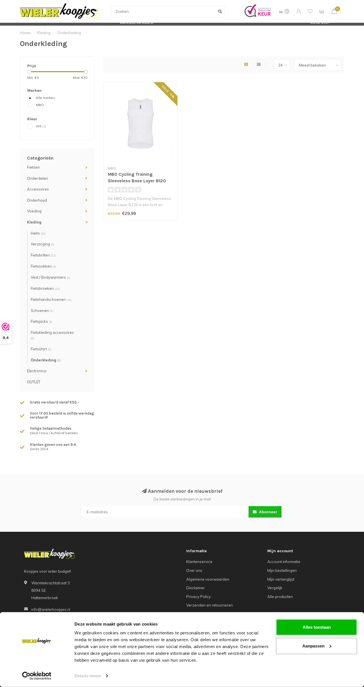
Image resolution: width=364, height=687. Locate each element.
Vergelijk (274, 587)
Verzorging (42, 244)
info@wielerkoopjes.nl (50, 609)
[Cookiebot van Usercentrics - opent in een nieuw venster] (37, 676)
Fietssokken (43, 266)
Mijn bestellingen (282, 570)
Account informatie (283, 561)
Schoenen (42, 310)
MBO (40, 105)
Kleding (34, 222)
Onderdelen (37, 178)
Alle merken (45, 98)
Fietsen (33, 167)
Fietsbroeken (45, 288)
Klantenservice (199, 561)
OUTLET (33, 382)
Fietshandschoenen (51, 299)
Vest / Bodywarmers (50, 277)
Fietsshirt (41, 349)
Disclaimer (195, 587)
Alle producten (280, 596)
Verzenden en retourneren (209, 605)
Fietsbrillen (43, 255)
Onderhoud (37, 200)
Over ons (194, 570)
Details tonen (88, 675)
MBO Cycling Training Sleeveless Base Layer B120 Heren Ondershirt (137, 180)
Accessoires (38, 189)
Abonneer (267, 512)
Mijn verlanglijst (280, 579)
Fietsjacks (41, 321)
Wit (41, 126)
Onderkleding (46, 360)
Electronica (36, 371)
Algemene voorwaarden (207, 579)
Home (25, 32)
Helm (38, 233)
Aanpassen (313, 645)
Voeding (34, 211)
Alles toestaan (317, 627)
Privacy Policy (198, 596)
